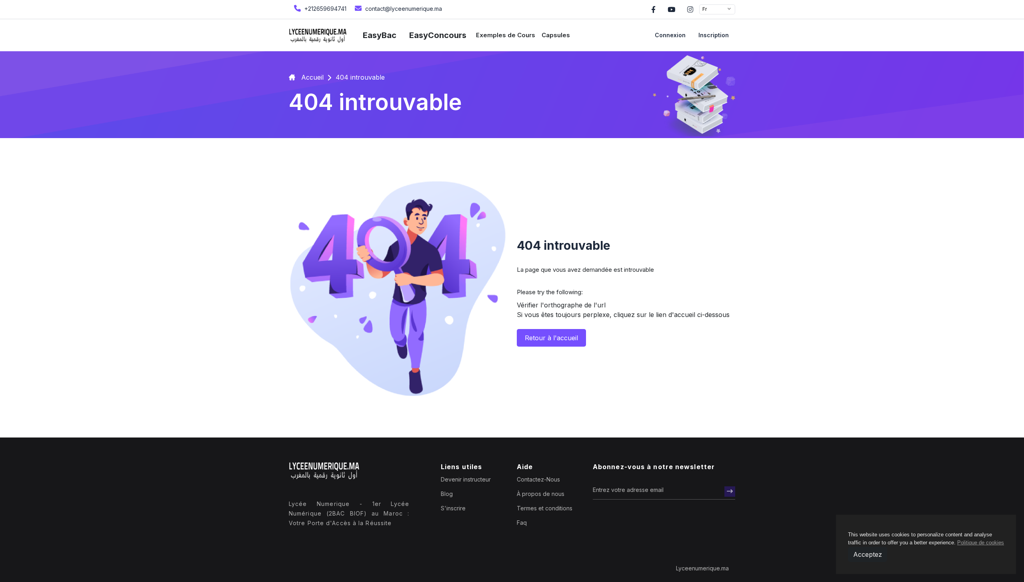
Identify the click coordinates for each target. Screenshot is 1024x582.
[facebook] (653, 9)
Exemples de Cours (505, 35)
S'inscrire (453, 508)
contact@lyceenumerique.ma (403, 8)
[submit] (729, 491)
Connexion (670, 35)
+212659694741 (324, 8)
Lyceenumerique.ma (702, 568)
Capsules (556, 35)
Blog (447, 493)
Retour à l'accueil (551, 338)
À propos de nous (540, 493)
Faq (522, 522)
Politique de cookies (980, 543)
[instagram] (690, 9)
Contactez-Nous (538, 479)
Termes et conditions (544, 508)
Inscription (713, 35)
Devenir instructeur (466, 479)
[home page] (318, 35)
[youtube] (671, 9)
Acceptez (867, 554)
